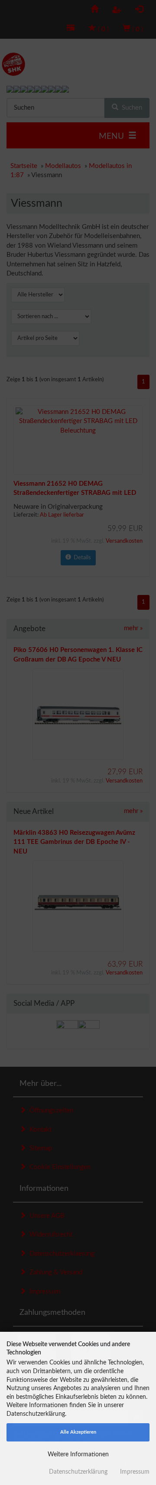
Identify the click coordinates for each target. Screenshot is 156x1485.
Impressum (135, 1472)
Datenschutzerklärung (78, 1472)
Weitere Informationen (78, 1454)
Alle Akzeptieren (78, 1432)
